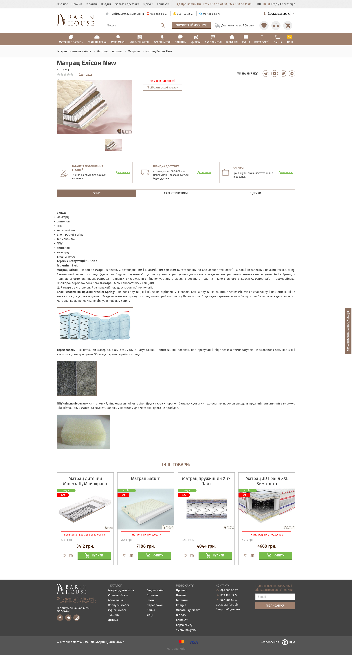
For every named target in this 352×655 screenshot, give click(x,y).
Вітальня (153, 595)
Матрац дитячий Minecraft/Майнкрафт (85, 481)
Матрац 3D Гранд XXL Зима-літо (266, 481)
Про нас (62, 4)
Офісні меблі (117, 610)
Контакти (163, 4)
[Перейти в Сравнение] (275, 25)
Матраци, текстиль (121, 590)
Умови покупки (186, 630)
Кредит (106, 4)
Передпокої (155, 605)
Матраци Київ (176, 648)
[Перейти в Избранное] (264, 25)
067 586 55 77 (228, 599)
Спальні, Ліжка (118, 595)
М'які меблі (116, 600)
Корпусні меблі (118, 605)
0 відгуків (85, 74)
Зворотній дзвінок (191, 25)
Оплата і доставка (127, 4)
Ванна (151, 610)
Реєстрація (287, 4)
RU (259, 4)
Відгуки (148, 4)
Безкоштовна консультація (348, 330)
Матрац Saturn (146, 478)
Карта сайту (184, 625)
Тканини (114, 615)
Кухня (151, 600)
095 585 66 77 (229, 590)
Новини (77, 4)
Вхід (274, 4)
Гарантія (92, 4)
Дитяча (113, 620)
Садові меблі (155, 590)
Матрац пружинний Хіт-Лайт (206, 481)
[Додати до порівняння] (69, 555)
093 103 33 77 (228, 595)
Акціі (150, 615)
